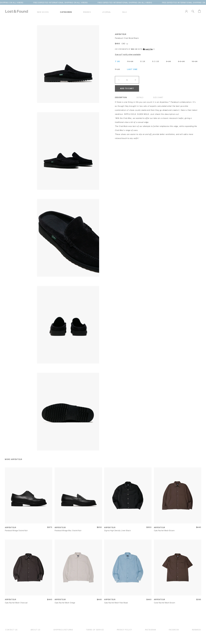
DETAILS (139, 97)
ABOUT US (35, 630)
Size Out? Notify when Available (127, 55)
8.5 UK (155, 61)
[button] (66, 12)
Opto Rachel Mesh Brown (164, 530)
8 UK (142, 61)
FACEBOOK (174, 630)
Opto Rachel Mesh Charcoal (16, 603)
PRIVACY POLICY (124, 630)
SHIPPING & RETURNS (63, 630)
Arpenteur (120, 34)
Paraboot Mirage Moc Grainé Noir (68, 530)
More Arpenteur (13, 459)
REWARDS (196, 630)
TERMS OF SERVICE (95, 630)
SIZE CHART (158, 97)
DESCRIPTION (121, 97)
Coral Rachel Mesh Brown (164, 603)
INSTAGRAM (150, 630)
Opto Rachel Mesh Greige (65, 603)
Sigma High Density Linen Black (117, 530)
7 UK (117, 61)
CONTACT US (11, 630)
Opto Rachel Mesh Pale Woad (116, 603)
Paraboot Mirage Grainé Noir (16, 530)
